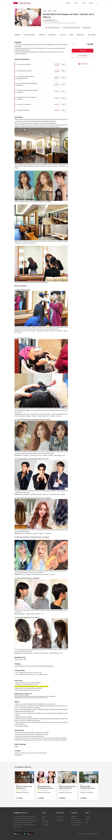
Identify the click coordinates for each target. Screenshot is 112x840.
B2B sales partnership (76, 820)
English (68, 3)
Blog (87, 822)
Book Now (82, 50)
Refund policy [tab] (80, 34)
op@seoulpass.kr (60, 820)
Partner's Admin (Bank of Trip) (77, 822)
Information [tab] (42, 34)
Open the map (18, 754)
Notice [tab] (71, 34)
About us (44, 816)
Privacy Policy (45, 822)
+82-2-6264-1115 (60, 816)
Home (44, 10)
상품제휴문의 (74, 816)
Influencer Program (75, 824)
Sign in (83, 3)
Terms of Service (45, 820)
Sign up (91, 3)
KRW (76, 3)
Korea (49, 10)
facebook (88, 816)
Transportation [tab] (52, 34)
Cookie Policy (45, 824)
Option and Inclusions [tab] (29, 34)
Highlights (17, 34)
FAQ (43, 818)
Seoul (54, 10)
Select (63, 64)
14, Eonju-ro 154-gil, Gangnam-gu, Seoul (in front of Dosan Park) (60, 22)
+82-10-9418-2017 (60, 818)
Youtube (87, 820)
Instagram (88, 818)
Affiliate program (74, 818)
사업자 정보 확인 (32, 820)
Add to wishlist (83, 55)
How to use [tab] (63, 34)
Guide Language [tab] (92, 34)
